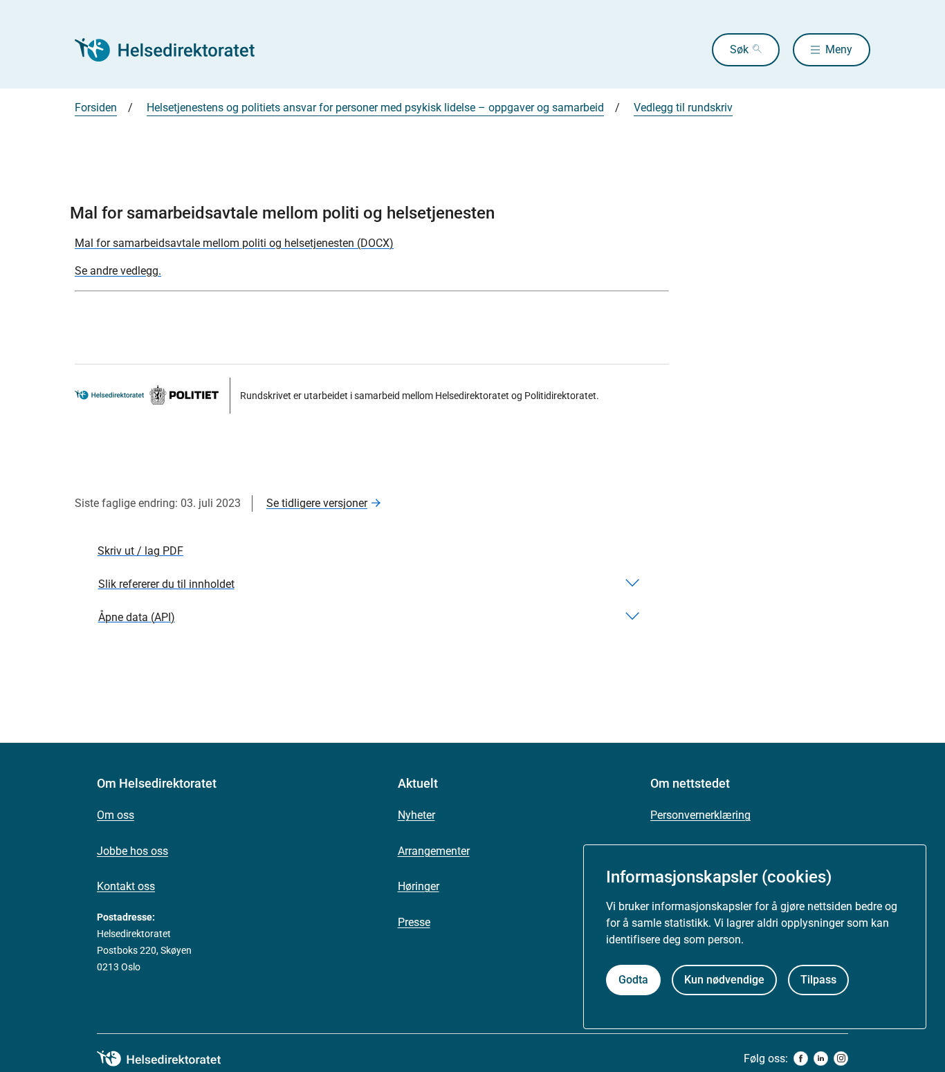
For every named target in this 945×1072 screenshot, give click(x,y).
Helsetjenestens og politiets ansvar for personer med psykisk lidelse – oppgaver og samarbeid (375, 107)
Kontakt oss (126, 886)
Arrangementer (434, 851)
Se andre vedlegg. (118, 270)
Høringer (418, 886)
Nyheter (416, 815)
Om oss (115, 815)
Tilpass (818, 979)
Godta (633, 979)
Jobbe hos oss (132, 851)
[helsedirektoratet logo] (169, 1059)
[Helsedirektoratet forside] (174, 50)
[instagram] (841, 1058)
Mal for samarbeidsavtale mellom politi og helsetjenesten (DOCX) (234, 243)
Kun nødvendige (724, 979)
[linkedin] (821, 1058)
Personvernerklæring (700, 815)
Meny (838, 49)
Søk (739, 49)
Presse (414, 922)
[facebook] (800, 1058)
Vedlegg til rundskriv (683, 107)
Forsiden (96, 107)
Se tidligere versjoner (316, 503)
